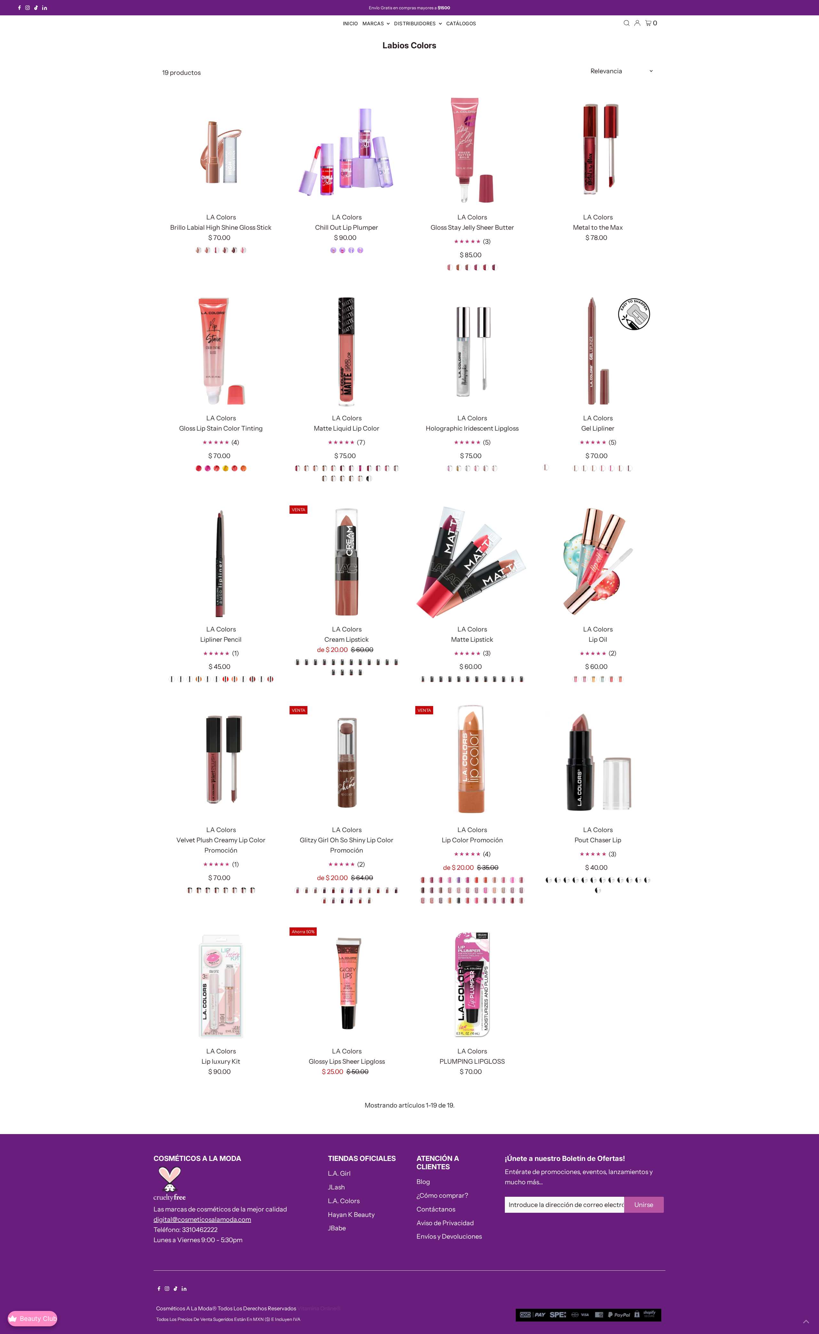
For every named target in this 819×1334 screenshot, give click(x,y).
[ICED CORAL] (234, 679)
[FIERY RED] (225, 679)
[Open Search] (627, 23)
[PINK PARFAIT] (512, 880)
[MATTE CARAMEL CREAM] (459, 890)
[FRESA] (216, 468)
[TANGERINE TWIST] (620, 679)
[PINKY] (261, 679)
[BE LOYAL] (566, 880)
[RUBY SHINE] (342, 890)
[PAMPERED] (360, 468)
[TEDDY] (234, 890)
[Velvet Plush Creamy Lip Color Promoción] (221, 763)
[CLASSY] (423, 679)
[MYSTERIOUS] (476, 679)
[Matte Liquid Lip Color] (347, 351)
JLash (336, 1187)
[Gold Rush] (459, 468)
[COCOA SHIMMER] (485, 900)
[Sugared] (450, 468)
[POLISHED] (342, 900)
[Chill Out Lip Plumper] (347, 151)
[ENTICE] (450, 679)
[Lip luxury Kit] (221, 985)
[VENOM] (512, 679)
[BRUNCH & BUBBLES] (575, 880)
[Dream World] (476, 468)
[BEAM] (360, 890)
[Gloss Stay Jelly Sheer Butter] (472, 151)
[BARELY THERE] (360, 478)
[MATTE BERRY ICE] (521, 890)
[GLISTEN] (369, 890)
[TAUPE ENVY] (441, 890)
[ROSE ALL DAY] (546, 467)
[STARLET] (485, 679)
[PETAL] (521, 900)
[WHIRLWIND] (521, 679)
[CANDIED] (351, 672)
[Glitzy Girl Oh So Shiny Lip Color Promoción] (347, 763)
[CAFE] (584, 468)
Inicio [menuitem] (350, 23)
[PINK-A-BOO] (521, 880)
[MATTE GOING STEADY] (494, 890)
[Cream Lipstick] (347, 563)
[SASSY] (360, 900)
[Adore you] (459, 267)
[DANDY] (584, 880)
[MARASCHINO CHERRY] (620, 880)
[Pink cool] (360, 250)
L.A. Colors (344, 1201)
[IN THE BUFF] (494, 880)
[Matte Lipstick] (472, 563)
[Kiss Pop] (216, 250)
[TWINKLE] (315, 890)
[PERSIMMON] (638, 880)
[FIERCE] (351, 468)
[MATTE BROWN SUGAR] (503, 890)
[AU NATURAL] (333, 478)
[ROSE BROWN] (270, 679)
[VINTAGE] (598, 890)
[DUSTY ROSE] (494, 900)
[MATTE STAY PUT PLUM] (476, 890)
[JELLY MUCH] (611, 880)
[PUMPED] (387, 468)
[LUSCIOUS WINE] (512, 900)
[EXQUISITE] (333, 662)
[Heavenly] (485, 468)
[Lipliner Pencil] (221, 563)
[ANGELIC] (306, 662)
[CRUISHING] (342, 250)
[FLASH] (324, 900)
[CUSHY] (216, 890)
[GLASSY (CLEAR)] (351, 250)
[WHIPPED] (387, 662)
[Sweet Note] (476, 267)
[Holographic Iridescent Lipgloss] (472, 351)
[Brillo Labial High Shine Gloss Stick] (221, 151)
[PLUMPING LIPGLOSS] (472, 985)
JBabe (337, 1228)
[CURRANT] (216, 679)
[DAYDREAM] (333, 468)
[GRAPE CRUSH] (459, 880)
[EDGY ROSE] (593, 880)
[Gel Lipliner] (598, 351)
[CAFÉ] (190, 679)
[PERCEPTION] (369, 468)
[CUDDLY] (207, 890)
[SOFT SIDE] (647, 880)
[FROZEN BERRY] (503, 900)
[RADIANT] (351, 900)
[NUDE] (172, 679)
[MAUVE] (243, 679)
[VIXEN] (306, 468)
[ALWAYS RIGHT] (557, 880)
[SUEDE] (351, 478)
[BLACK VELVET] (459, 900)
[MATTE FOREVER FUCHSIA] (485, 890)
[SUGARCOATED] (360, 662)
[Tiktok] (36, 7)
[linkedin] (45, 7)
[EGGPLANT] (423, 890)
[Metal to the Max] (598, 151)
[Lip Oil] (598, 563)
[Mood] (198, 250)
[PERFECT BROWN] (252, 679)
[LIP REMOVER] (369, 478)
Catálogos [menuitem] (461, 23)
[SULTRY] (324, 468)
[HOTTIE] (611, 468)
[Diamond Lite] (468, 468)
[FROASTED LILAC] (450, 880)
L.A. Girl (339, 1173)
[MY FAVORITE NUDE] (575, 468)
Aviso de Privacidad (445, 1223)
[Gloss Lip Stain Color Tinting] (221, 351)
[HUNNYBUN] (593, 679)
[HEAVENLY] (342, 662)
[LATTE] (360, 672)
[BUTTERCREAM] (297, 662)
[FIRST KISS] (602, 880)
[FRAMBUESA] (207, 468)
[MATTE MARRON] (441, 900)
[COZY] (190, 890)
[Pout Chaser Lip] (598, 763)
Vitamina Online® (319, 1308)
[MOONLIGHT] (324, 478)
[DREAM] (476, 900)
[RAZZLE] (351, 890)
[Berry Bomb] (234, 250)
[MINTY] (602, 679)
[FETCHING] (593, 468)
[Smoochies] (207, 250)
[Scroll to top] (806, 1321)
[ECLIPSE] (396, 468)
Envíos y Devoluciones (449, 1236)
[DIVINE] (333, 672)
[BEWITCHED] (432, 679)
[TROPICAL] (485, 880)
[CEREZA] (234, 468)
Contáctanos (436, 1209)
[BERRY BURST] (584, 679)
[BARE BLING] (387, 890)
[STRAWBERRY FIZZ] (611, 679)
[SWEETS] (369, 662)
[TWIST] (243, 890)
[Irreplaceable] (494, 267)
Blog (423, 1182)
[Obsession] (468, 267)
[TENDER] (494, 679)
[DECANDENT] (342, 672)
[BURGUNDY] (181, 679)
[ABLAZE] (378, 890)
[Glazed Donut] (494, 468)
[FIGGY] (629, 468)
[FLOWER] (441, 880)
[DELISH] (324, 662)
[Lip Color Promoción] (472, 763)
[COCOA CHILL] (333, 250)
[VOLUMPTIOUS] (378, 662)
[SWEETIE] (575, 679)
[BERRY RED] (423, 880)
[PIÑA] (225, 468)
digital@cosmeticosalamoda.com (202, 1219)
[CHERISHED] (315, 662)
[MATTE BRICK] (450, 890)
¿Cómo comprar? (442, 1195)
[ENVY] (432, 880)
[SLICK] (297, 890)
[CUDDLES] (315, 468)
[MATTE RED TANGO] (432, 900)
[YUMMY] (396, 662)
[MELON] (602, 468)
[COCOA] (207, 679)
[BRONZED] (396, 890)
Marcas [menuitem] (374, 23)
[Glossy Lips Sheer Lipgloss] (347, 985)
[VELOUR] (252, 890)
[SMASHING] (342, 478)
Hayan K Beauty (351, 1215)
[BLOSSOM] (198, 890)
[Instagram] (27, 7)
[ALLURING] (620, 468)
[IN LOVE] (459, 679)
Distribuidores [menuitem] (415, 23)
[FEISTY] (297, 468)
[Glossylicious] (225, 250)
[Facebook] (19, 7)
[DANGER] (342, 468)
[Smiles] (450, 267)
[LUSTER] (333, 890)
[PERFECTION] (378, 468)
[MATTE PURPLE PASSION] (512, 890)
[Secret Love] (485, 267)
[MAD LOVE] (468, 679)
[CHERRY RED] (468, 900)
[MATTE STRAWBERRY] (468, 890)
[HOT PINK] (468, 880)
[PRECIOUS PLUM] (432, 890)
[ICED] (333, 900)
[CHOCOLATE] (198, 679)
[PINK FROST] (503, 880)
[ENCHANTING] (441, 679)
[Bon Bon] (243, 250)
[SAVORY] (351, 662)
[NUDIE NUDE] (548, 880)
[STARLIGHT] (369, 900)
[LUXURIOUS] (225, 890)
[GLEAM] (306, 890)
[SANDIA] (198, 468)
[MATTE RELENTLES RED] (423, 900)
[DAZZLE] (324, 890)
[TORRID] (503, 679)
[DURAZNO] (243, 468)
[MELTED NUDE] (629, 880)
